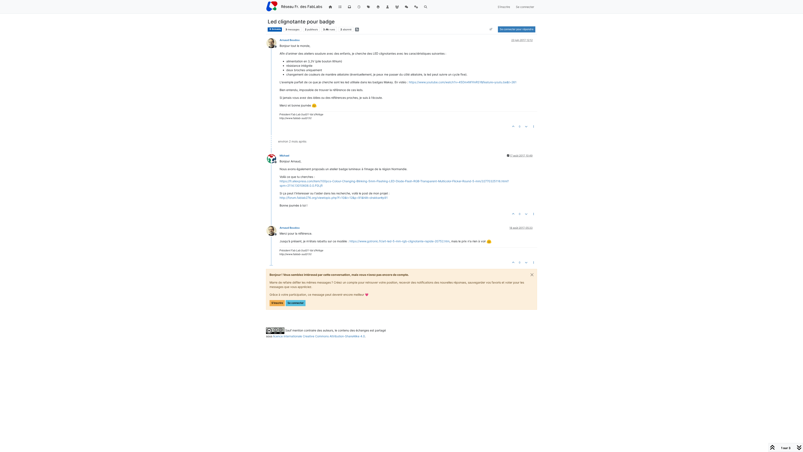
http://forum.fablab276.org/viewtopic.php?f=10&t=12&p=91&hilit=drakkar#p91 (334, 197)
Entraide (276, 29)
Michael (284, 155)
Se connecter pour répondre (516, 29)
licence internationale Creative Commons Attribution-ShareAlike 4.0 (319, 336)
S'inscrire (277, 302)
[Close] (532, 274)
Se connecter (296, 302)
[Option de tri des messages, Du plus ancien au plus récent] (491, 29)
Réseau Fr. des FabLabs (301, 6)
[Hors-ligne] (273, 43)
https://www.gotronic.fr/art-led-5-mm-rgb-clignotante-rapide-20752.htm (399, 241)
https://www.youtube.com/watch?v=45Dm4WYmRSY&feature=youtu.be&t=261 (463, 82)
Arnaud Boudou (290, 40)
